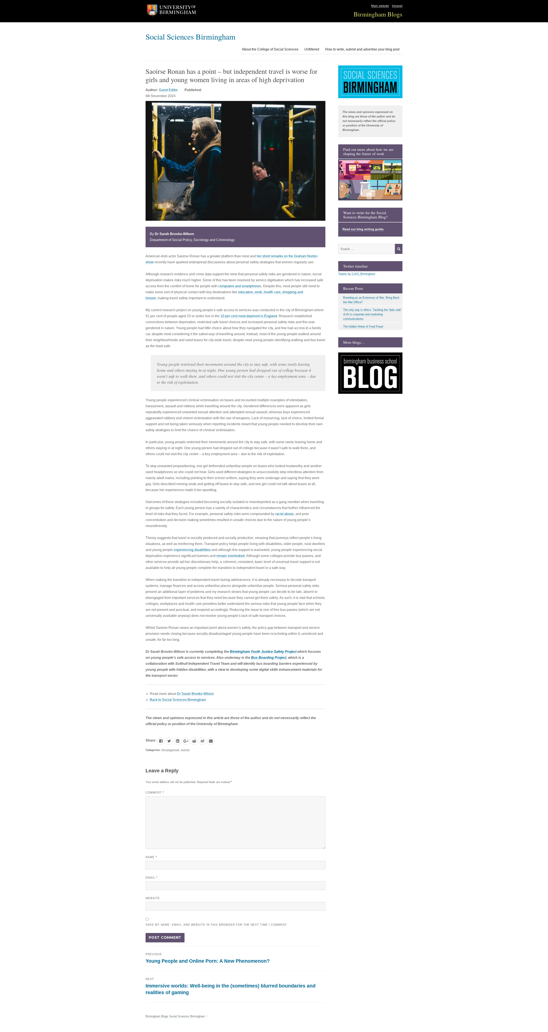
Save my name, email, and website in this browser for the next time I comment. (217, 924)
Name (151, 857)
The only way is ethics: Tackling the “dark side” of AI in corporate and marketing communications (372, 314)
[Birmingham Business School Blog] (370, 373)
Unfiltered (311, 49)
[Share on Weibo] (202, 741)
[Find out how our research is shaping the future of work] (370, 179)
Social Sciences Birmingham (190, 36)
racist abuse (284, 514)
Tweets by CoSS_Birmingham (356, 273)
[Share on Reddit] (194, 741)
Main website (380, 5)
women (185, 750)
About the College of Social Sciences (270, 49)
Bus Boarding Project (268, 657)
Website (153, 898)
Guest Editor (168, 90)
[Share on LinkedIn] (177, 741)
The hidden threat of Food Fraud (363, 326)
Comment (155, 792)
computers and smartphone (239, 286)
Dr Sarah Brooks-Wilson (195, 694)
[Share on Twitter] (169, 741)
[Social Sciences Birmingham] (370, 81)
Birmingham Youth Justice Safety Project (263, 651)
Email (152, 877)
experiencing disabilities (192, 550)
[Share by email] (210, 741)
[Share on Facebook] (161, 741)
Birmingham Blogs (378, 14)
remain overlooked (230, 556)
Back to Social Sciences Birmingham (178, 700)
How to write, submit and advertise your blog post (362, 49)
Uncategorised (170, 750)
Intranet (397, 5)
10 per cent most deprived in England (248, 316)
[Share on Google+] (186, 741)
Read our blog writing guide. (363, 229)
